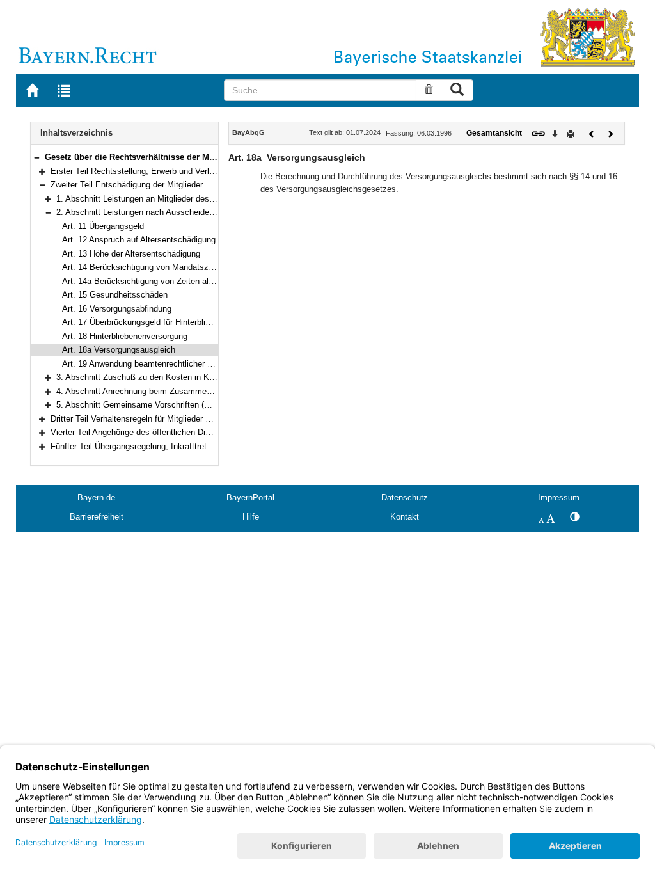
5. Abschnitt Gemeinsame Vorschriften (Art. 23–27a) (152, 404)
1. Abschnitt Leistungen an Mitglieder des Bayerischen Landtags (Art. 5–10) (196, 198)
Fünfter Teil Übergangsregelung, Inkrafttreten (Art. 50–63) (156, 446)
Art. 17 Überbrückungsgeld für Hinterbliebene (145, 322)
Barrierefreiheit (96, 516)
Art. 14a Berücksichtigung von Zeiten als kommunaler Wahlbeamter (187, 281)
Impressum (559, 497)
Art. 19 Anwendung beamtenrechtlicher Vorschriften (156, 364)
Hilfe (250, 516)
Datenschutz (404, 497)
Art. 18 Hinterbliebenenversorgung (124, 336)
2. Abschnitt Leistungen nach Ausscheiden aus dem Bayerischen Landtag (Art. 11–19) (215, 212)
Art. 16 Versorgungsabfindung (116, 309)
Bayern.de (96, 497)
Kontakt (404, 516)
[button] (36, 157)
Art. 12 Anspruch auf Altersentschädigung (139, 239)
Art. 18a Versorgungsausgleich (118, 349)
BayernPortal (250, 497)
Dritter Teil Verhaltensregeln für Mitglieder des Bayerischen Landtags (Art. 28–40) (200, 419)
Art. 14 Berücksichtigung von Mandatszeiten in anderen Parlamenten (189, 267)
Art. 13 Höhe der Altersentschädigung (131, 253)
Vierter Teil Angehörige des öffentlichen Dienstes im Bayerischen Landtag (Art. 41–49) (209, 432)
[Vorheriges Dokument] (592, 133)
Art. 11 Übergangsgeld (103, 226)
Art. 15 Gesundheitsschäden (115, 294)
